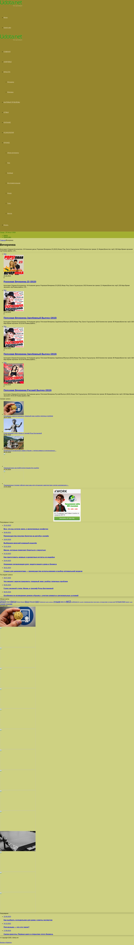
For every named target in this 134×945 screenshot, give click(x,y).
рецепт (127, 602)
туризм (2, 604)
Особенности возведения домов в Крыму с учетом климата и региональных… (30, 450)
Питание (7, 122)
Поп (8, 163)
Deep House (20, 602)
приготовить (96, 602)
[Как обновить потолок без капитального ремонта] (18, 810)
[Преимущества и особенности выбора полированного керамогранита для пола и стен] (18, 728)
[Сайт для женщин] (11, 6)
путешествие (104, 602)
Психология (9, 132)
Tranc (9, 203)
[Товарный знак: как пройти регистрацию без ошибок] (14, 466)
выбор (47, 602)
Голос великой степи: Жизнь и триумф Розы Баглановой (23, 433)
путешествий (111, 602)
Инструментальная (13, 183)
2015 (3, 601)
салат (131, 602)
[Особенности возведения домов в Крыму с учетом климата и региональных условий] (14, 449)
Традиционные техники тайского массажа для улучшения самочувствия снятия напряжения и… (36, 485)
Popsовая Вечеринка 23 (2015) (20, 281)
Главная (3, 240)
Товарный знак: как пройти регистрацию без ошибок (21, 468)
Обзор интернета (13, 153)
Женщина (10, 82)
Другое (9, 213)
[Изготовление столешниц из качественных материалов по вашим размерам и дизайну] (18, 871)
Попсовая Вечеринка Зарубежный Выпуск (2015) (30, 318)
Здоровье (8, 62)
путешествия (120, 602)
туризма (9, 604)
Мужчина (10, 92)
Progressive (42, 602)
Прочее (7, 142)
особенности (75, 602)
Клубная (10, 173)
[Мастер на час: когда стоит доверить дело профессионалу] (18, 830)
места (63, 602)
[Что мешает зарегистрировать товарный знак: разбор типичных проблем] (14, 414)
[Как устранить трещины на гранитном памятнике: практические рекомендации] (18, 850)
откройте (82, 602)
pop (37, 601)
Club (8, 602)
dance (13, 601)
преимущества (88, 602)
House (9, 193)
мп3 (68, 601)
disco (27, 602)
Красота (7, 72)
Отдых (6, 112)
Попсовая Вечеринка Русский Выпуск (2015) (28, 390)
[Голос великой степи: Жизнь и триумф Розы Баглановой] (14, 431)
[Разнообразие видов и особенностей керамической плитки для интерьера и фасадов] (18, 687)
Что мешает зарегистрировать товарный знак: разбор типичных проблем (28, 416)
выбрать (51, 602)
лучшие (56, 602)
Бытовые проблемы (12, 102)
